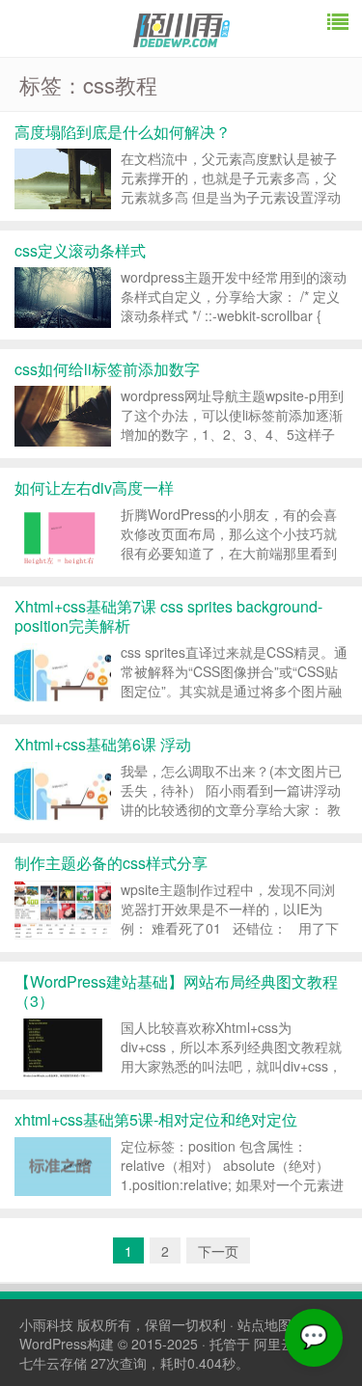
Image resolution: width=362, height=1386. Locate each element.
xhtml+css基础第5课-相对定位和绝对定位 (155, 1119)
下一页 (218, 1251)
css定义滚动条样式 (80, 250)
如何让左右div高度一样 (94, 487)
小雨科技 (46, 1324)
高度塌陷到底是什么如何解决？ (122, 132)
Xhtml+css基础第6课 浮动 (102, 744)
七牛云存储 (53, 1362)
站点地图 (264, 1324)
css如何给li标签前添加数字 (107, 369)
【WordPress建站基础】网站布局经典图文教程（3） (176, 991)
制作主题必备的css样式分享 (111, 863)
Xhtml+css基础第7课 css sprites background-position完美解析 (168, 616)
